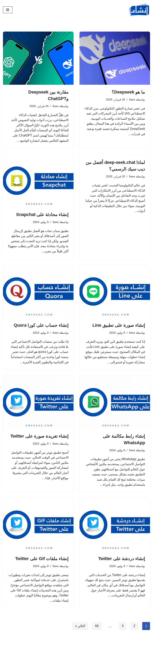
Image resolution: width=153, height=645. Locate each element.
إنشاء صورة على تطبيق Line (118, 325)
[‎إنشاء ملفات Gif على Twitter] (38, 524)
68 (97, 626)
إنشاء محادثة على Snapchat (42, 214)
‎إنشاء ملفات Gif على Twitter (42, 558)
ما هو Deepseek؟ (128, 92)
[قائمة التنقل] (7, 9)
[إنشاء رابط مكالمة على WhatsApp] (114, 402)
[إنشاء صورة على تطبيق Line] (114, 291)
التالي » (80, 626)
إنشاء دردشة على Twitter (121, 558)
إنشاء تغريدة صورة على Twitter (39, 436)
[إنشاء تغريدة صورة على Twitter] (38, 402)
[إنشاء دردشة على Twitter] (114, 524)
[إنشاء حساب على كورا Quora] (38, 291)
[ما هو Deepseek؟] (114, 58)
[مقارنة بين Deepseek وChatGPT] (38, 58)
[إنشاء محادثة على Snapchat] (38, 180)
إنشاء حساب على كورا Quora (41, 325)
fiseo (132, 99)
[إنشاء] (139, 10)
